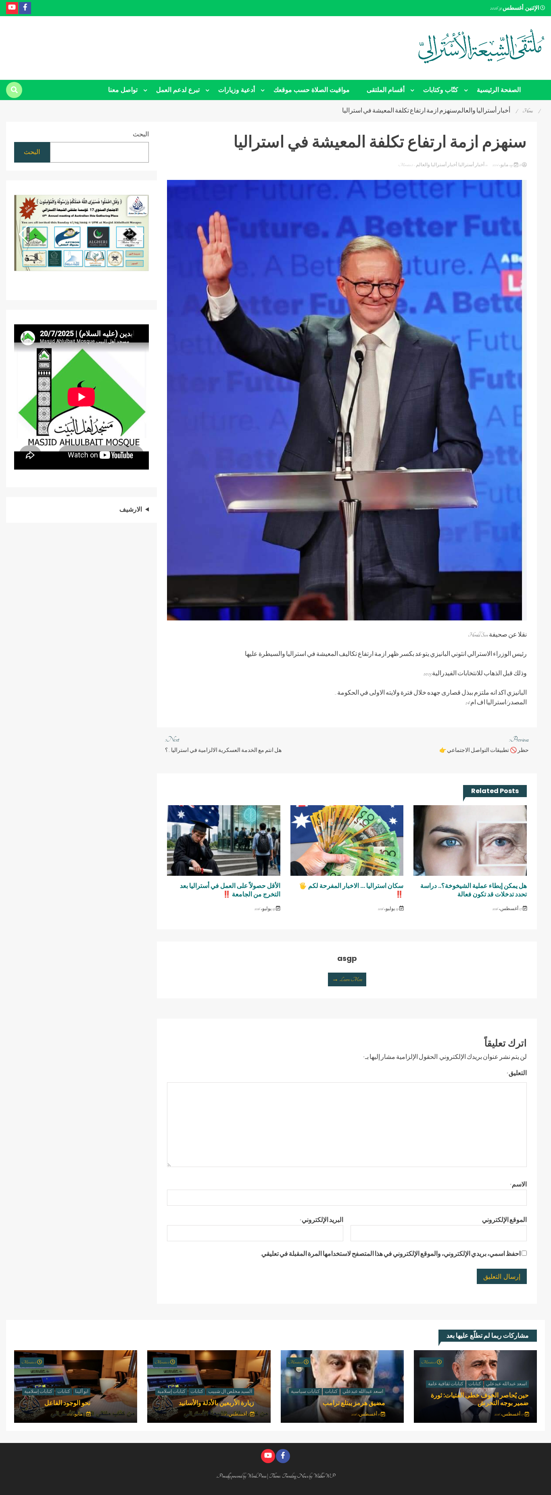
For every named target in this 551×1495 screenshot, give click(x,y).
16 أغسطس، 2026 (366, 1414)
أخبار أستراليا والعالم (436, 165)
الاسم (518, 1185)
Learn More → (347, 979)
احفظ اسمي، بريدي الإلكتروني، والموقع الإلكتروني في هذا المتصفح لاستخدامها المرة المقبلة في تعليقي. (391, 1254)
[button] (23, 234)
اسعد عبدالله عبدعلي (506, 1384)
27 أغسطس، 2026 (508, 908)
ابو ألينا (81, 1391)
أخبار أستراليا (471, 165)
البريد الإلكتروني (321, 1220)
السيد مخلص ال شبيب (230, 1391)
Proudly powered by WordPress (242, 1476)
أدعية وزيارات (236, 89)
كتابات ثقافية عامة (445, 1384)
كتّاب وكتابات (440, 89)
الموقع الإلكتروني (504, 1220)
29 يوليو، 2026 (388, 908)
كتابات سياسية (305, 1391)
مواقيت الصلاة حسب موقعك (311, 89)
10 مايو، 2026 (76, 1414)
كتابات (474, 1384)
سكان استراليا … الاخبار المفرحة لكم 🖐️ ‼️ (351, 890)
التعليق (517, 1073)
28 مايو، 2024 (507, 165)
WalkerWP (324, 1476)
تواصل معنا (123, 89)
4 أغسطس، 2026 (235, 1414)
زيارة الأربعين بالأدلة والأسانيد (216, 1402)
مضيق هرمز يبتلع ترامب (354, 1402)
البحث (141, 135)
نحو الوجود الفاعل (67, 1402)
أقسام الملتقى (386, 89)
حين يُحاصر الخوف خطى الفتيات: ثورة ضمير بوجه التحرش (480, 1399)
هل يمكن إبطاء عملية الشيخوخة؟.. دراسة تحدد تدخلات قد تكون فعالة (473, 890)
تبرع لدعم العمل (178, 89)
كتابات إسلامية (171, 1391)
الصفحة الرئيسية (499, 89)
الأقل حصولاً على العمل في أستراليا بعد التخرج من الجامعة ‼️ (230, 890)
